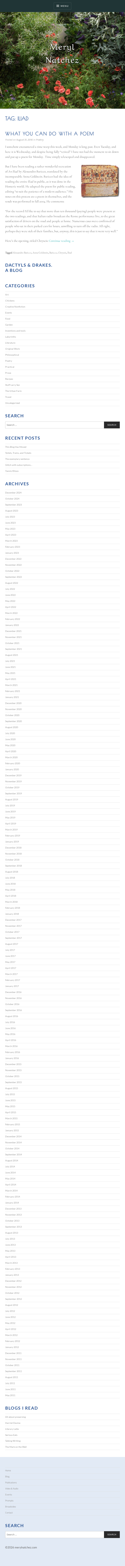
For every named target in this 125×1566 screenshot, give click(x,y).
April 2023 (10, 534)
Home (8, 1470)
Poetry (39, 139)
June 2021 (10, 667)
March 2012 (11, 1335)
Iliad (69, 252)
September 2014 (13, 1154)
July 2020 (10, 733)
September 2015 (13, 1082)
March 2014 (11, 1190)
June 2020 (10, 739)
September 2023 (13, 504)
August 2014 (11, 1160)
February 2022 (12, 619)
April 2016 (10, 1040)
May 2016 (10, 1034)
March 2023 (11, 540)
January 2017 (12, 986)
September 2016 (13, 1010)
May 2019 (10, 817)
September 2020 (13, 721)
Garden (9, 324)
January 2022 (12, 625)
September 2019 (13, 793)
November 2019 (13, 781)
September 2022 (13, 576)
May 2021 (10, 673)
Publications (11, 1482)
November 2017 (13, 925)
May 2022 (10, 601)
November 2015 (13, 1070)
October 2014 (12, 1148)
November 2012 (13, 1287)
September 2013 (13, 1226)
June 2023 (10, 522)
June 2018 (10, 883)
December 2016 (13, 992)
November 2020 (13, 709)
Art (7, 294)
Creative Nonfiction (15, 306)
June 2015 (10, 1100)
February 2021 (12, 691)
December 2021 (13, 631)
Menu (64, 5)
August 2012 (11, 1305)
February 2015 (12, 1124)
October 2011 (12, 1365)
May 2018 (10, 889)
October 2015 (12, 1076)
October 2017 (12, 931)
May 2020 (10, 745)
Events (8, 312)
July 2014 (10, 1166)
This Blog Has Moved (15, 446)
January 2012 (12, 1347)
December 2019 (13, 775)
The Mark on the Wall (16, 1446)
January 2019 (12, 841)
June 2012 (10, 1317)
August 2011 (11, 1377)
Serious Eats (11, 1435)
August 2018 (11, 871)
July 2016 (10, 1022)
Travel (8, 397)
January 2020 (12, 769)
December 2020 (13, 703)
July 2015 (10, 1094)
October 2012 (12, 1293)
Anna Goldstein (40, 252)
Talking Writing (13, 1440)
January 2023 (12, 552)
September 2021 (13, 649)
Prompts (9, 1500)
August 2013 (11, 1232)
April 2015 (10, 1112)
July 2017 (10, 950)
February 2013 (12, 1268)
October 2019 (12, 787)
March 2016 (11, 1046)
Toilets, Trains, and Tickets (18, 452)
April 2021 (10, 679)
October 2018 (12, 859)
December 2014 (13, 1136)
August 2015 (11, 1088)
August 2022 (11, 582)
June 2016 (10, 1028)
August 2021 (11, 655)
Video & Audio (11, 1488)
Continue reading (61, 241)
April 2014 (10, 1184)
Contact (9, 1512)
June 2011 (10, 1389)
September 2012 (13, 1299)
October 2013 (12, 1220)
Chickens (9, 300)
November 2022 (13, 564)
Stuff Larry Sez (12, 384)
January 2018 (12, 913)
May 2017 (10, 962)
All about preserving (15, 1417)
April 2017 (10, 968)
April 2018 (10, 895)
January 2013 (12, 1274)
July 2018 (10, 877)
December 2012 (13, 1280)
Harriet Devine (12, 1423)
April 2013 (10, 1256)
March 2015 (11, 1118)
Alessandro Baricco (22, 252)
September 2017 (13, 938)
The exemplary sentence (17, 459)
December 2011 (13, 1353)
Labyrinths (10, 336)
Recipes (9, 378)
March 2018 (11, 901)
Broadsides (10, 1506)
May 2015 (10, 1106)
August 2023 (11, 510)
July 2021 (10, 661)
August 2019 (11, 799)
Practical (9, 366)
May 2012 (10, 1323)
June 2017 (10, 956)
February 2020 (12, 763)
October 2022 (12, 570)
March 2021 (11, 685)
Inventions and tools (15, 330)
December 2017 (13, 919)
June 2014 (10, 1172)
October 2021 (12, 643)
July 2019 (10, 805)
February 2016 (12, 1052)
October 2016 (12, 1004)
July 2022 (10, 589)
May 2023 (10, 528)
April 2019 (10, 823)
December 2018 (13, 847)
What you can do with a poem (49, 133)
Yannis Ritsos (12, 471)
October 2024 (12, 498)
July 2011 (10, 1383)
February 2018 (12, 907)
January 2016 (12, 1058)
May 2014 (10, 1178)
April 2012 (10, 1329)
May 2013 (10, 1250)
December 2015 (13, 1064)
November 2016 (13, 998)
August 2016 (11, 1016)
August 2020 (11, 727)
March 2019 (11, 829)
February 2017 (12, 980)
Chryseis (62, 252)
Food (7, 318)
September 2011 (13, 1371)
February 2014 (12, 1196)
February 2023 (12, 546)
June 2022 (10, 595)
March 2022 (11, 613)
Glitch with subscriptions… (18, 465)
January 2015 (12, 1130)
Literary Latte (12, 1429)
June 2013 (10, 1244)
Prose (8, 372)
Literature (10, 342)
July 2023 (10, 516)
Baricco (53, 252)
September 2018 (13, 865)
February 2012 (12, 1341)
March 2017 (11, 974)
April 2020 (10, 751)
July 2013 (10, 1238)
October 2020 (12, 715)
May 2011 (10, 1395)
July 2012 (10, 1311)
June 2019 (10, 811)
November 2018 (13, 853)
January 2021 (12, 697)
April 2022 (10, 607)
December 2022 (13, 558)
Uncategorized (12, 403)
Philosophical (12, 354)
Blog (7, 1476)
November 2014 (13, 1142)
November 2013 (13, 1214)
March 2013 (11, 1262)
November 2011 (13, 1359)
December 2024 (13, 492)
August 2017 (11, 944)
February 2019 (12, 835)
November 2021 (13, 637)
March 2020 (11, 757)
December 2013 (13, 1208)
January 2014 (12, 1202)
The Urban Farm (13, 391)
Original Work (12, 348)
